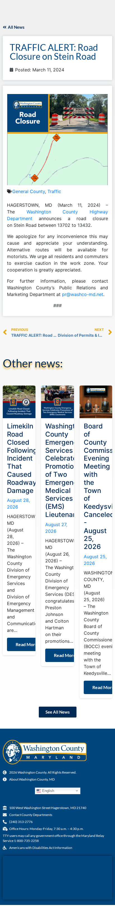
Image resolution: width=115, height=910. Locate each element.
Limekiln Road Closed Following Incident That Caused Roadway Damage (22, 458)
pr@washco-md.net (82, 294)
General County (28, 191)
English (47, 790)
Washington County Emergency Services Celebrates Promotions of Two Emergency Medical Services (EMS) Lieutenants (64, 470)
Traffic (54, 191)
